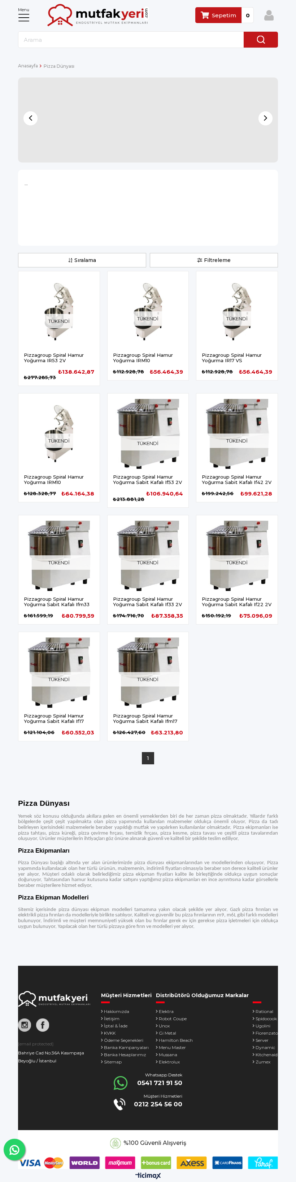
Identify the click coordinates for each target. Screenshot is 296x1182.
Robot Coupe (173, 1018)
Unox (164, 1025)
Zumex (263, 1062)
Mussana (168, 1054)
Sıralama (85, 260)
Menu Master (172, 1047)
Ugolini (263, 1025)
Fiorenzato (267, 1033)
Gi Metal (167, 1033)
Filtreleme (217, 260)
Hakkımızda (116, 1011)
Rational (264, 1011)
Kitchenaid (267, 1054)
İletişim (111, 1018)
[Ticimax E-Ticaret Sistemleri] (148, 1176)
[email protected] (35, 1044)
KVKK (110, 1033)
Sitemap (113, 1062)
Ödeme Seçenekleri (123, 1040)
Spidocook (266, 1018)
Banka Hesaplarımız (125, 1054)
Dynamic (265, 1047)
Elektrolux (169, 1062)
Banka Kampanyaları (126, 1047)
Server (262, 1040)
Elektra (166, 1011)
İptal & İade (115, 1025)
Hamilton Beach (176, 1040)
